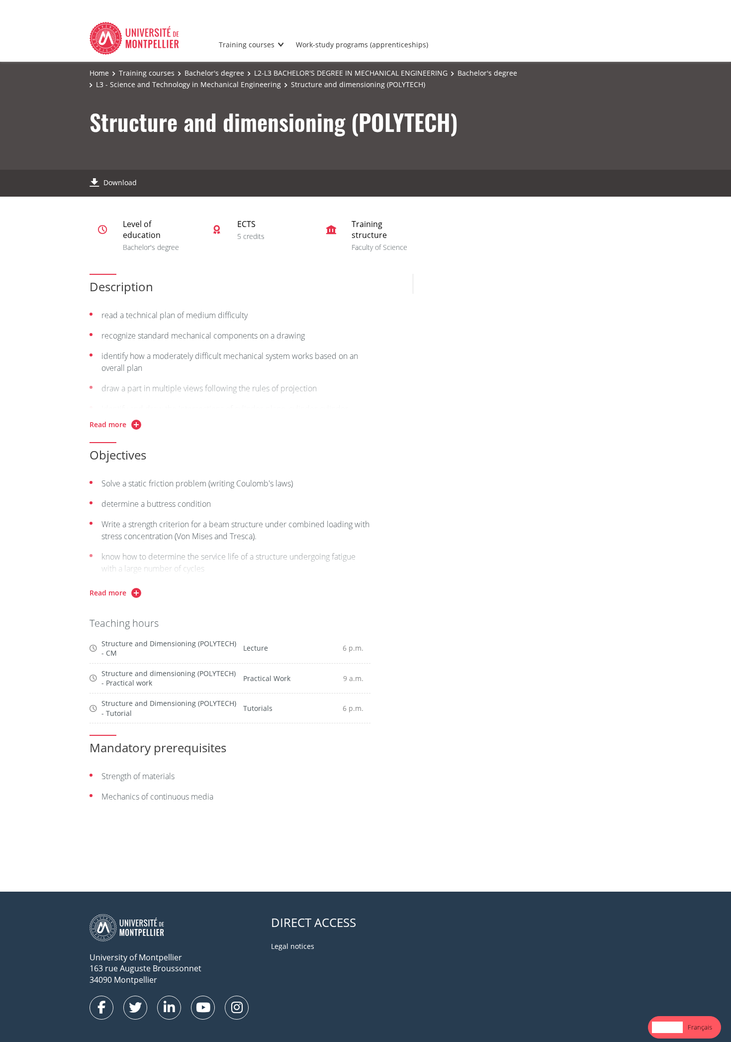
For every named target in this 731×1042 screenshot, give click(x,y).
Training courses (246, 44)
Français (700, 1027)
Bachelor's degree (214, 73)
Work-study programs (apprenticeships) (362, 44)
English (667, 1027)
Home (99, 73)
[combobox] (667, 1027)
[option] (700, 1027)
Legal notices (292, 946)
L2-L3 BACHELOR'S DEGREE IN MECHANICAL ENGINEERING (351, 73)
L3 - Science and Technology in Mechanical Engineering (188, 84)
